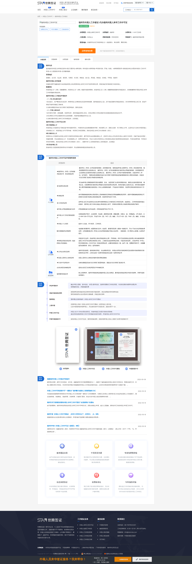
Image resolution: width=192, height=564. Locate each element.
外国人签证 (63, 10)
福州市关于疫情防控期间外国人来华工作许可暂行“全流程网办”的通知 (70, 402)
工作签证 (128, 10)
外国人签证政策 (104, 536)
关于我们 (116, 3)
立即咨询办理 (87, 51)
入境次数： (83, 37)
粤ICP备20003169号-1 (72, 553)
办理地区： (106, 32)
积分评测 (108, 3)
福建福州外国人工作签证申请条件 (58, 379)
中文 (149, 3)
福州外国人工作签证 (61, 16)
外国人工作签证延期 (86, 532)
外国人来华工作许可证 (87, 525)
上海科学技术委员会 (88, 547)
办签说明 (43, 59)
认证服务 (74, 10)
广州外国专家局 (101, 547)
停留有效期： (107, 37)
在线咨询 (101, 3)
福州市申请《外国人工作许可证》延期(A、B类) (63, 426)
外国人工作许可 (49, 10)
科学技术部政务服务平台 (53, 547)
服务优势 (87, 59)
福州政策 (76, 59)
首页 (39, 10)
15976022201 (128, 3)
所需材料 (54, 59)
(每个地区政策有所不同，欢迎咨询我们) (112, 51)
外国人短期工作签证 (86, 528)
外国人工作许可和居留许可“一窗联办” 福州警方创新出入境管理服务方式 (71, 391)
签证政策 (94, 10)
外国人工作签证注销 (86, 539)
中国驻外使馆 (104, 525)
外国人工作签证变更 (86, 536)
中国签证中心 (75, 547)
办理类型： (83, 32)
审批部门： (129, 37)
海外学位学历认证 (112, 547)
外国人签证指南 (104, 532)
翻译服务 (85, 10)
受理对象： (83, 42)
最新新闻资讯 (104, 528)
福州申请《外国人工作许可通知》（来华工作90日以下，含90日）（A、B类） (73, 414)
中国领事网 (66, 547)
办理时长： (129, 32)
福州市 (139, 3)
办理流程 (65, 59)
